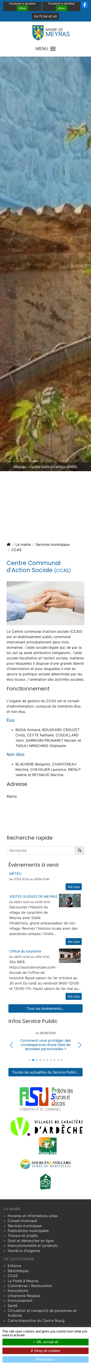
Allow (22, 8)
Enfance (14, 1265)
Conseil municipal (22, 1220)
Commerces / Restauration (30, 1285)
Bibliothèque (18, 1271)
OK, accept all (47, 1342)
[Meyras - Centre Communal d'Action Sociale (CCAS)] (45, 603)
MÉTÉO (15, 873)
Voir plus (74, 887)
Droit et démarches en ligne (31, 1240)
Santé (12, 1305)
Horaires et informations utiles (33, 1216)
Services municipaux (53, 544)
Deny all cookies (46, 1351)
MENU (42, 48)
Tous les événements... (45, 1008)
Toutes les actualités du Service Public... (45, 1072)
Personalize (45, 1359)
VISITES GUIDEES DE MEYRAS (33, 896)
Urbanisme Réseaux (24, 1295)
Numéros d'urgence (24, 1250)
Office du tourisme (25, 951)
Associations (18, 1290)
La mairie (23, 544)
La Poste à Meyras (23, 1281)
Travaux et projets (23, 1235)
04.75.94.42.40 (45, 16)
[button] (80, 1045)
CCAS (16, 550)
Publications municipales (28, 1230)
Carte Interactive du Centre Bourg (36, 1320)
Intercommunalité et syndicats (33, 1245)
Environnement (20, 1300)
